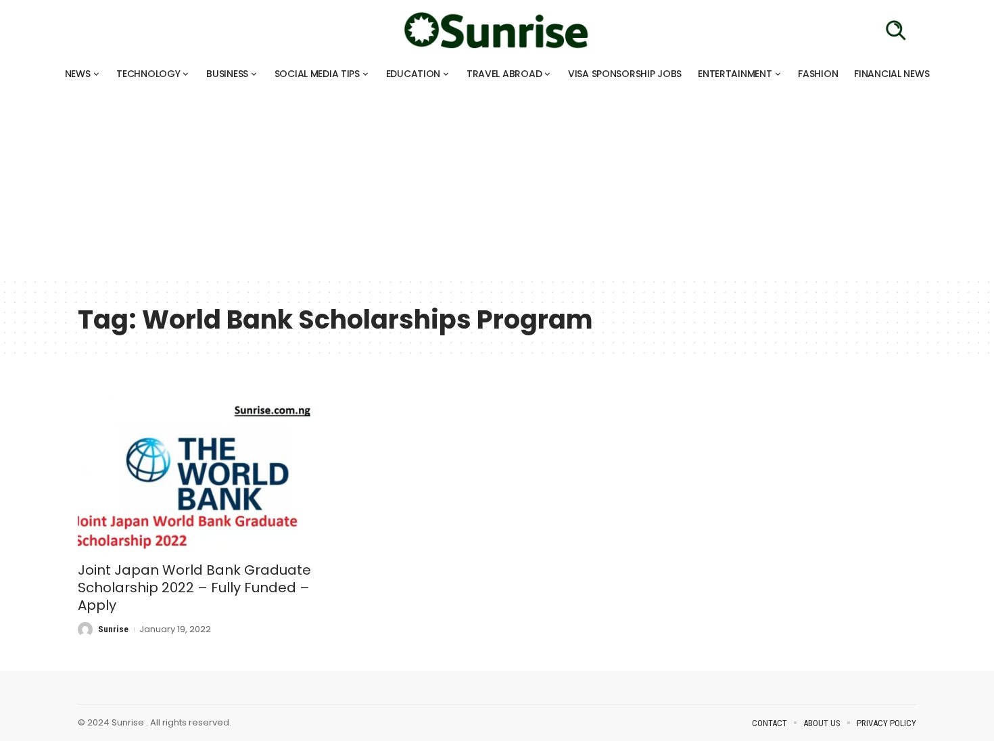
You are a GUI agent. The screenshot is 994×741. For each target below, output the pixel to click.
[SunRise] (497, 30)
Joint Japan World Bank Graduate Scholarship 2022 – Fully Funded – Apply (194, 587)
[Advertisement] (405, 182)
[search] (896, 30)
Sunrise (113, 629)
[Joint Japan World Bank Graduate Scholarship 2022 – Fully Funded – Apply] (208, 474)
